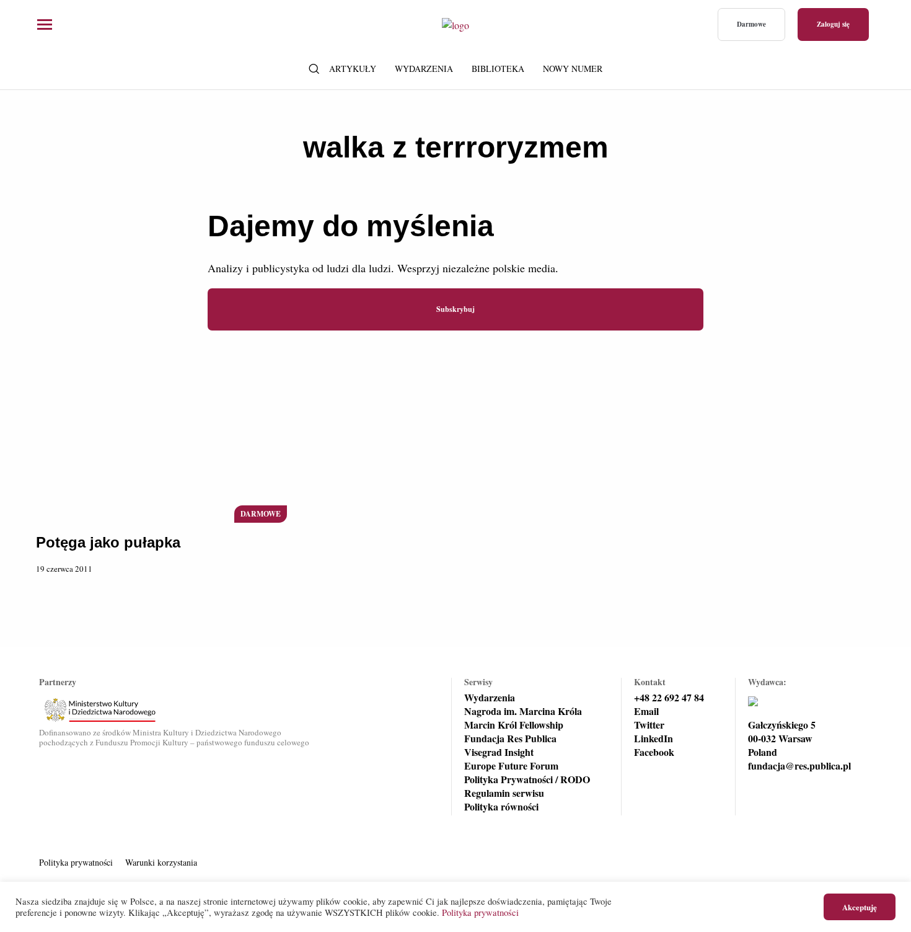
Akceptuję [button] (859, 907)
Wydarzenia (424, 68)
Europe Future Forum (511, 766)
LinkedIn (653, 738)
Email (646, 711)
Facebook (654, 752)
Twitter (649, 725)
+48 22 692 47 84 (669, 698)
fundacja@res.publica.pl (799, 766)
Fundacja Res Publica (510, 738)
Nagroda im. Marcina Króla (523, 711)
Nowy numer (572, 68)
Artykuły (352, 68)
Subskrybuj (455, 309)
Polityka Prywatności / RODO (527, 779)
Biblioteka (498, 68)
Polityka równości (501, 807)
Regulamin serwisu (504, 793)
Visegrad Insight (499, 752)
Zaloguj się (833, 24)
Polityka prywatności (76, 862)
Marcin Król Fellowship (513, 725)
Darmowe (751, 24)
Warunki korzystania (161, 862)
